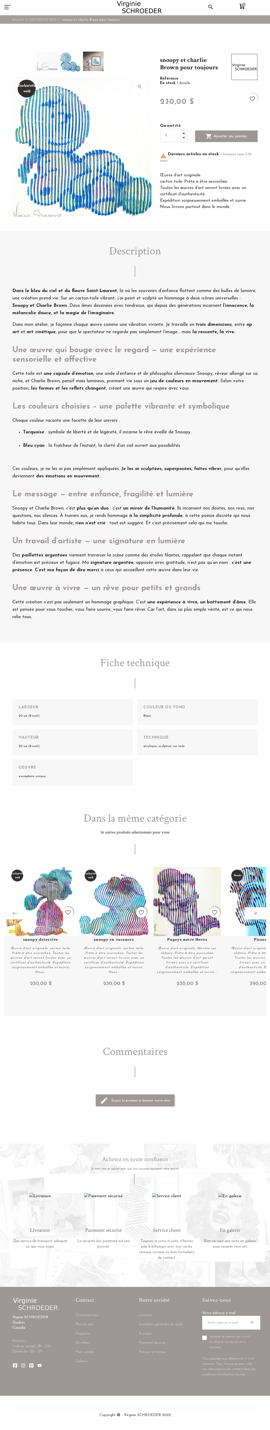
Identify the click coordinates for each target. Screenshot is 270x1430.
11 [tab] (166, 1020)
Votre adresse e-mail (218, 1313)
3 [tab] (103, 1020)
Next (255, 913)
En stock (168, 83)
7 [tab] (135, 1020)
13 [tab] (182, 1020)
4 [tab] (111, 1020)
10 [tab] (158, 1020)
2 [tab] (95, 1020)
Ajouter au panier (226, 136)
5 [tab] (119, 1020)
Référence (169, 79)
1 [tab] (87, 1020)
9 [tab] (150, 1020)
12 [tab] (174, 1020)
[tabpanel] (40, 927)
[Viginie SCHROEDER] (139, 7)
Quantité (170, 126)
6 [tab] (127, 1020)
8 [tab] (143, 1020)
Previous (15, 913)
